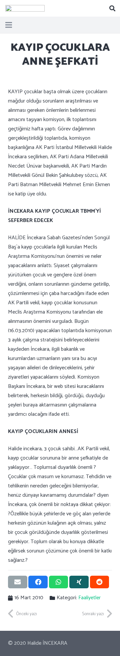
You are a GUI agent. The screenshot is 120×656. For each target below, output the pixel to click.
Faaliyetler (89, 597)
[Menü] (8, 25)
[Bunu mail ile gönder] (17, 582)
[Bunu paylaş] (38, 582)
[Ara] (112, 8)
